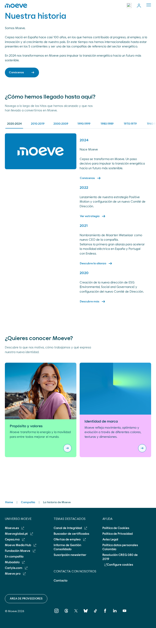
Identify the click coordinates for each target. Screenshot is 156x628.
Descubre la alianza (96, 263)
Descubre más (93, 301)
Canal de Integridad (68, 528)
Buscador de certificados (71, 533)
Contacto (60, 580)
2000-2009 (60, 123)
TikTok (95, 613)
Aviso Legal (110, 539)
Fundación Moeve (18, 550)
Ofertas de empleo (67, 539)
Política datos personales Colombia (120, 547)
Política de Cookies (115, 528)
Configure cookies (120, 564)
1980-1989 (107, 123)
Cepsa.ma (12, 539)
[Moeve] (16, 5)
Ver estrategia (93, 216)
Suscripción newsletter (70, 555)
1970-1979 (130, 123)
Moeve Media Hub (18, 545)
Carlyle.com (14, 568)
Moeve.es (12, 528)
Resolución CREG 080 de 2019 (120, 557)
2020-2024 (14, 123)
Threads (66, 613)
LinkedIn (115, 613)
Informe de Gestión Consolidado (67, 547)
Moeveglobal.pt (16, 533)
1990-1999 (83, 123)
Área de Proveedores (26, 598)
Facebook (105, 613)
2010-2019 (37, 123)
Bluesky (86, 613)
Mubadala (12, 562)
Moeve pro (13, 573)
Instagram (57, 613)
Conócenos (90, 178)
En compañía (14, 556)
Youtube (125, 613)
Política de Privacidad (117, 533)
